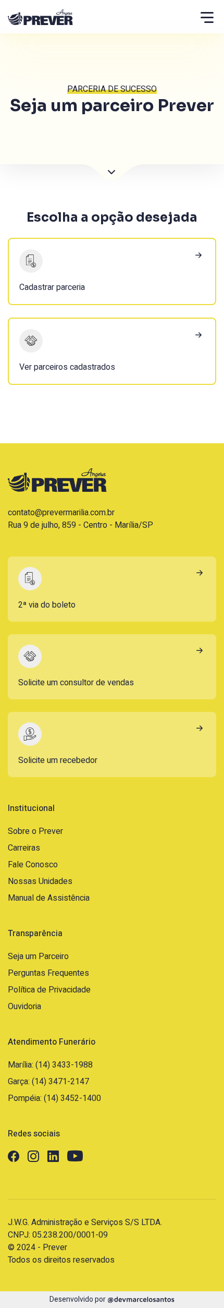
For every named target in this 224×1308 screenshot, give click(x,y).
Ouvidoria (24, 1006)
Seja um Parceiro (38, 956)
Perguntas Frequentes (48, 973)
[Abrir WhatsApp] (198, 1282)
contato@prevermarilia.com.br (61, 512)
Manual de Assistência (49, 898)
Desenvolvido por (78, 1299)
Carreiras (24, 848)
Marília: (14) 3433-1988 (50, 1065)
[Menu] (207, 17)
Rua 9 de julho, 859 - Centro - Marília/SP (80, 525)
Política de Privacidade (49, 990)
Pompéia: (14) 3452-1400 (54, 1098)
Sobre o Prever (35, 831)
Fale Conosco (33, 864)
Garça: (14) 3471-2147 (48, 1081)
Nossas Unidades (40, 881)
